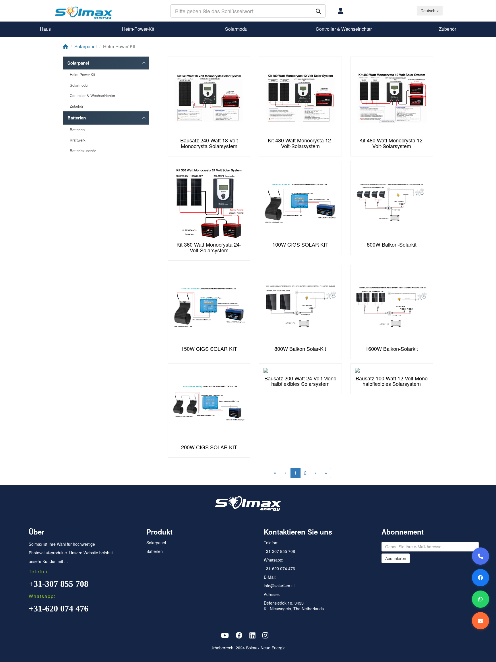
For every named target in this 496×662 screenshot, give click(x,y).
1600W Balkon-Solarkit (391, 348)
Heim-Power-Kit (138, 29)
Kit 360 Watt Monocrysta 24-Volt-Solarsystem (209, 247)
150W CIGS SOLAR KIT (209, 348)
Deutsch (429, 10)
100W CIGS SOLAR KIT (300, 244)
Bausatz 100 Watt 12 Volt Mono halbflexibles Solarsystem (392, 381)
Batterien (76, 118)
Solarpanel (85, 46)
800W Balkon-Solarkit (391, 244)
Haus (45, 29)
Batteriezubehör (83, 150)
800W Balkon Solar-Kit (300, 348)
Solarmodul (237, 29)
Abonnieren (395, 558)
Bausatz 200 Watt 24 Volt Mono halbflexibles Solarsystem (300, 381)
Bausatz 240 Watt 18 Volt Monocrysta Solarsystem (209, 143)
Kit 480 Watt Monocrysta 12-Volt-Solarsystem (300, 143)
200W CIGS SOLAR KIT (209, 447)
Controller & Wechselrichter (344, 29)
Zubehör (447, 29)
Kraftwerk (78, 140)
